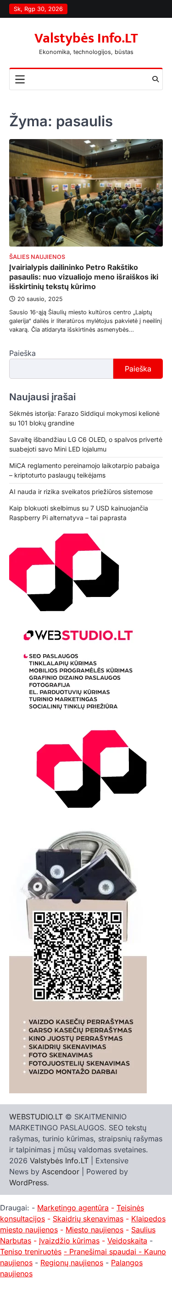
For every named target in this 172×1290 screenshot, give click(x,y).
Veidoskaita (127, 1240)
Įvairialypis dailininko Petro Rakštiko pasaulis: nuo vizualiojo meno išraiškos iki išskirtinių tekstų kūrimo (83, 277)
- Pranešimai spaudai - (104, 1251)
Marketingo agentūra (73, 1207)
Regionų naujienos (71, 1262)
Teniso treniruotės (30, 1251)
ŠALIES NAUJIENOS (37, 256)
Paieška (22, 353)
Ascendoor (60, 1171)
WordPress (28, 1182)
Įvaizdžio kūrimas (69, 1240)
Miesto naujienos (94, 1229)
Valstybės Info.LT (86, 38)
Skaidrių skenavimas (88, 1218)
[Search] (155, 79)
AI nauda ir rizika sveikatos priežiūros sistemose (81, 491)
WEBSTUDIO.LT (36, 1116)
